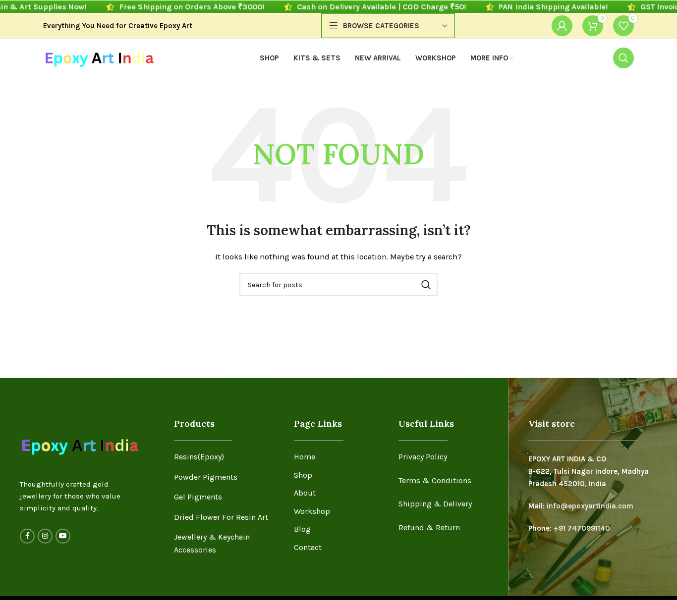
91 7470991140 (584, 528)
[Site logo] (99, 57)
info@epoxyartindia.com (590, 505)
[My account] (562, 26)
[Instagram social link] (45, 536)
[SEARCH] (426, 284)
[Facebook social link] (27, 536)
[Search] (623, 58)
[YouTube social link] (63, 536)
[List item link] (227, 456)
